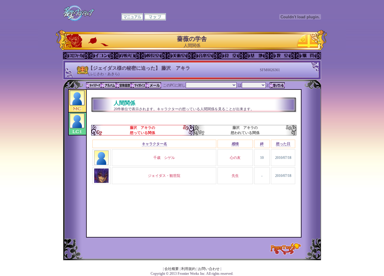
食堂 (231, 55)
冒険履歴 (123, 85)
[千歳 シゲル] (101, 164)
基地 (256, 55)
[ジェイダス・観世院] (101, 182)
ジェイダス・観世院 (164, 176)
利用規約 (188, 269)
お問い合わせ (209, 269)
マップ (155, 16)
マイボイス (138, 85)
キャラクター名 (154, 144)
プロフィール (76, 55)
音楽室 (205, 55)
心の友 (235, 158)
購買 (308, 55)
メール (153, 85)
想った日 (283, 144)
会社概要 (171, 269)
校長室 (153, 55)
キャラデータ (93, 85)
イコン (102, 55)
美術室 (179, 55)
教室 (282, 55)
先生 (235, 176)
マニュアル (132, 16)
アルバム (108, 85)
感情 (235, 144)
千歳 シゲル (164, 158)
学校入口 (127, 55)
